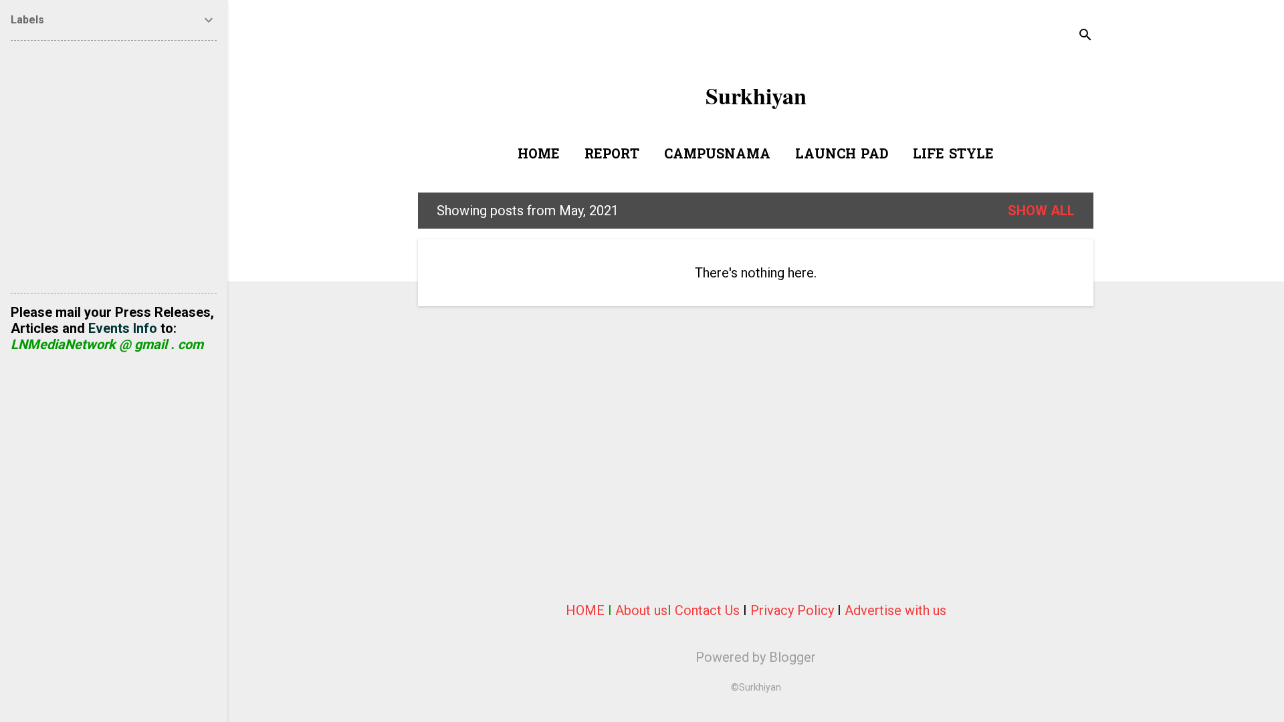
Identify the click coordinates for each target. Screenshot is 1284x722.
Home (539, 155)
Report (611, 155)
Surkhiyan (756, 95)
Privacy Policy (792, 610)
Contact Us (707, 610)
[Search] (1085, 36)
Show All (1041, 211)
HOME (585, 610)
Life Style (953, 155)
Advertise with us (895, 610)
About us (641, 610)
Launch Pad (841, 155)
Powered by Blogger (756, 657)
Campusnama (717, 155)
